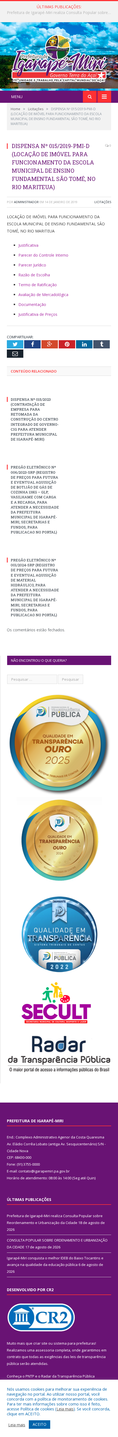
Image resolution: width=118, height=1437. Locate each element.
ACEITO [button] (39, 1424)
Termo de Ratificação (37, 284)
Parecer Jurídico (32, 265)
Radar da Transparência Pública (68, 1376)
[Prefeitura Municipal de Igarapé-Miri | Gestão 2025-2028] (59, 57)
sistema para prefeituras (74, 1343)
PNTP (30, 1376)
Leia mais (65, 1408)
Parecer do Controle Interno (43, 255)
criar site (40, 1343)
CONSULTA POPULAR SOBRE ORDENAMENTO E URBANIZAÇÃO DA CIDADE (60, 12)
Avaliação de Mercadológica (43, 294)
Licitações (102, 202)
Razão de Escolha (34, 274)
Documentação (32, 304)
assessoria (44, 1350)
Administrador (26, 202)
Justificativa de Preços (37, 314)
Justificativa (28, 245)
